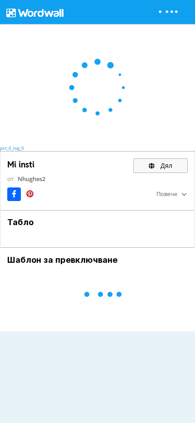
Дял (165, 165)
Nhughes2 (31, 179)
